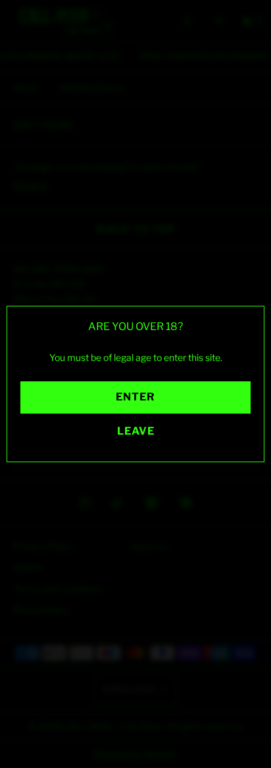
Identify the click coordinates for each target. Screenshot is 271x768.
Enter (135, 397)
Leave (136, 431)
